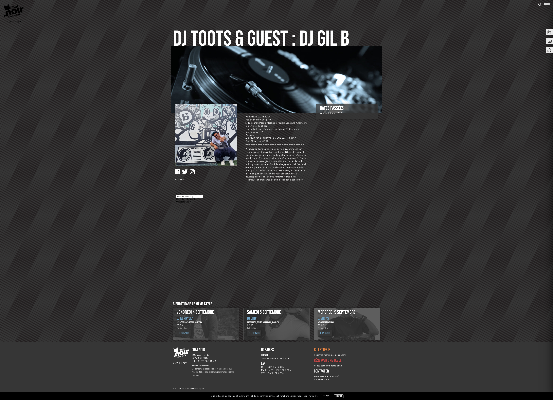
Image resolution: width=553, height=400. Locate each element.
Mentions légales (197, 388)
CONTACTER (321, 371)
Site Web (179, 179)
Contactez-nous (322, 379)
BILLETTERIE (322, 349)
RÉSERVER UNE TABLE (327, 360)
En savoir (185, 333)
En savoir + (326, 396)
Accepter (339, 396)
